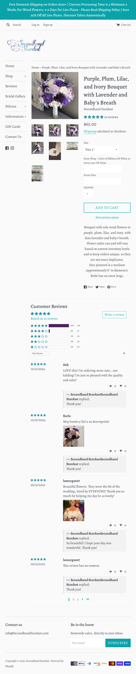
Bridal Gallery (15, 96)
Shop (15, 76)
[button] (94, 117)
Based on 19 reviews (44, 318)
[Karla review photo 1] (73, 436)
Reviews (11, 86)
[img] (38, 364)
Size (86, 143)
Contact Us (13, 136)
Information (15, 116)
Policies (15, 106)
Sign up (48, 25)
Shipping (90, 131)
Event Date (90, 175)
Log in (35, 25)
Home (9, 65)
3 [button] (77, 599)
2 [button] (73, 599)
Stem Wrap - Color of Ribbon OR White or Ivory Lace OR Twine (107, 161)
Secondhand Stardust (37, 661)
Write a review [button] (114, 314)
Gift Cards (12, 126)
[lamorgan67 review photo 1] (73, 510)
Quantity (89, 187)
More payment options (107, 217)
